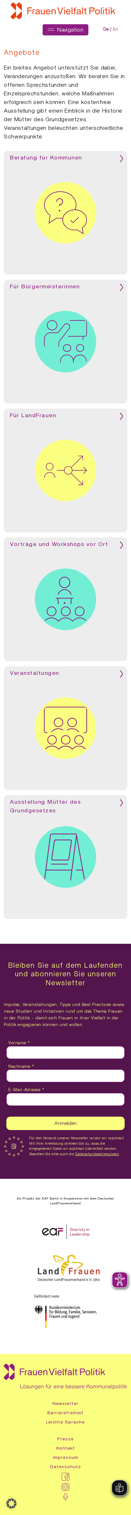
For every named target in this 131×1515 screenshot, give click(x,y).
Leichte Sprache (65, 1422)
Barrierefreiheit (65, 1413)
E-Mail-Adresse (26, 1090)
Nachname (21, 1066)
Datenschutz (65, 1467)
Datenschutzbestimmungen (97, 1154)
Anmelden (65, 1123)
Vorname (19, 1043)
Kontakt (65, 1448)
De (106, 29)
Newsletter (65, 1403)
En (115, 29)
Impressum (65, 1457)
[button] (11, 1503)
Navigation (69, 30)
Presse (65, 1439)
